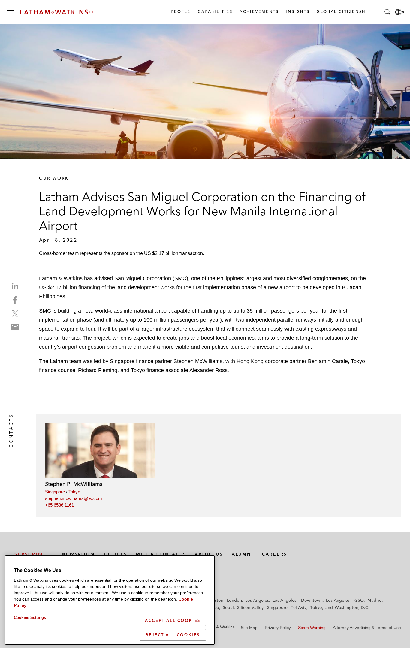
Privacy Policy (278, 627)
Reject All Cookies (173, 634)
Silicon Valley (250, 607)
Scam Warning (312, 627)
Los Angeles (257, 600)
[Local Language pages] (399, 12)
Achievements (259, 11)
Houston (215, 600)
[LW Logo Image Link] (57, 12)
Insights (297, 11)
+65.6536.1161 (59, 504)
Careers (274, 554)
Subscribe (29, 554)
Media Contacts (161, 554)
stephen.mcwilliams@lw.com (73, 498)
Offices (116, 554)
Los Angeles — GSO (345, 600)
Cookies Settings (30, 617)
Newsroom (78, 554)
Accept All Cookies (172, 620)
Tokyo (74, 491)
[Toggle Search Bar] (387, 12)
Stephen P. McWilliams (73, 483)
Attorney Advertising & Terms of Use (367, 627)
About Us (209, 554)
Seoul (228, 607)
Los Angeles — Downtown (298, 600)
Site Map (249, 627)
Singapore (55, 491)
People (180, 11)
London (234, 600)
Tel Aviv (298, 607)
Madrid (374, 600)
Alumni (242, 554)
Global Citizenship (343, 11)
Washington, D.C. (352, 607)
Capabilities (215, 11)
